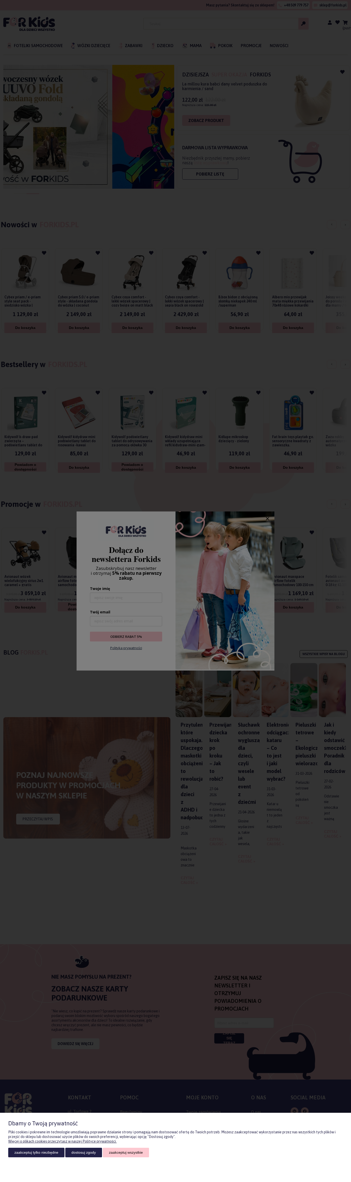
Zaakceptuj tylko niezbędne (36, 1152)
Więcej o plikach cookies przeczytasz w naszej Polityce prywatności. (62, 1141)
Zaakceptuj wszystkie (126, 1152)
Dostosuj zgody (83, 1152)
